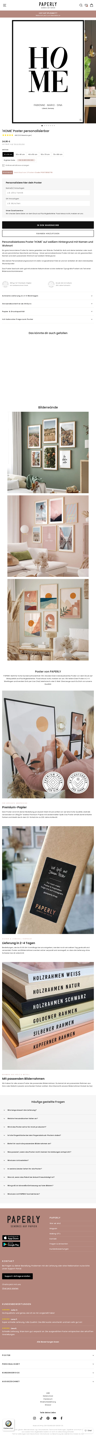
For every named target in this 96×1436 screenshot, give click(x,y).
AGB (48, 1393)
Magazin (53, 1228)
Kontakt (53, 1239)
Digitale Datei (19, 160)
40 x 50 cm (32, 154)
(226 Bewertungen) (23, 135)
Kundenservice (11, 1372)
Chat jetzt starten (10, 1288)
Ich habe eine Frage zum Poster (17, 319)
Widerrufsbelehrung (48, 1402)
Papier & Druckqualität (13, 311)
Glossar (48, 1405)
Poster (6, 1355)
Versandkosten (19, 144)
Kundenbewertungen (59, 1249)
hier (91, 1086)
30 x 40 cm (20, 154)
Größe (5, 150)
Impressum (48, 1399)
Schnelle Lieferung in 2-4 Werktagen (20, 296)
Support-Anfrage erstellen (17, 1276)
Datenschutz (48, 1396)
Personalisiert (11, 1364)
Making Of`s (55, 1233)
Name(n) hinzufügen (15, 188)
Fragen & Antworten (59, 1244)
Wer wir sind (55, 1223)
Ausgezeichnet (11, 1381)
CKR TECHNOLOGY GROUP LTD (53, 1426)
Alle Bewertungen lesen (48, 1342)
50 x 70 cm (45, 154)
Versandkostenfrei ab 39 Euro (17, 304)
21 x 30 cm (8, 154)
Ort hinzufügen (12, 199)
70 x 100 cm (57, 154)
